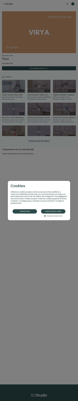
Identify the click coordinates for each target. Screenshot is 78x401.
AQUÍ (61, 196)
